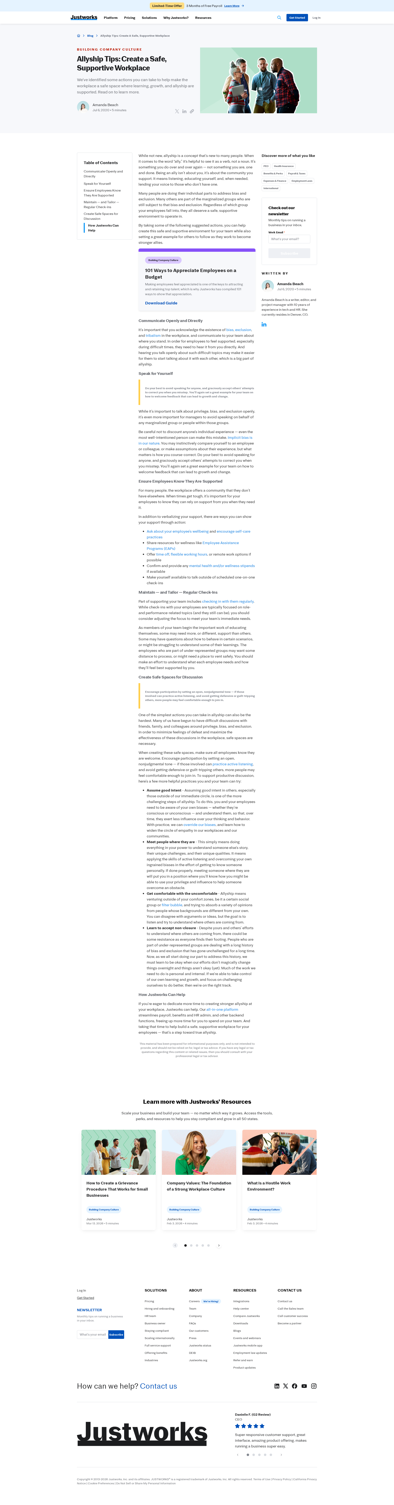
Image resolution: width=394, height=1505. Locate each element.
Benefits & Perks (273, 173)
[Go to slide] (185, 1245)
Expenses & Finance (274, 180)
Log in (317, 17)
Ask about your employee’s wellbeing (178, 531)
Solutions (149, 18)
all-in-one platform (222, 1009)
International (270, 188)
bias (230, 329)
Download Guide (161, 302)
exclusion (243, 329)
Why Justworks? (176, 18)
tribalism (153, 335)
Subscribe (116, 1334)
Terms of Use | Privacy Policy (272, 1479)
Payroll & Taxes (296, 173)
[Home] (78, 35)
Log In (81, 1290)
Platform (111, 18)
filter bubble (172, 905)
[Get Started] (297, 17)
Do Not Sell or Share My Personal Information (146, 1483)
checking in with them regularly (228, 601)
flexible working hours (189, 554)
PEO (266, 166)
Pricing (129, 18)
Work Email (276, 232)
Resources (203, 18)
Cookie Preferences (101, 1483)
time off (162, 554)
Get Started (85, 1298)
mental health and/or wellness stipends (222, 565)
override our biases (199, 824)
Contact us (158, 1385)
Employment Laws (302, 180)
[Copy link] (192, 111)
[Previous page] (237, 1454)
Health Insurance (284, 166)
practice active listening (233, 764)
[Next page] (218, 1245)
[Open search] (279, 17)
